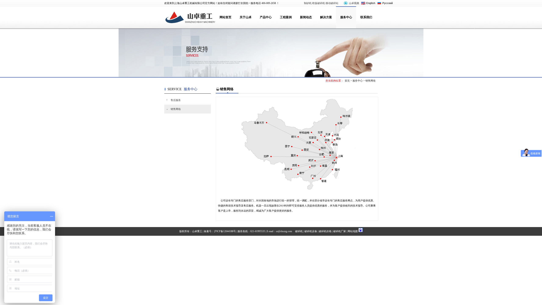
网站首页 (225, 17)
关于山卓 (246, 17)
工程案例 (286, 17)
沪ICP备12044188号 (225, 231)
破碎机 (299, 231)
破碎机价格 (325, 231)
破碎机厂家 (339, 231)
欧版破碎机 (318, 3)
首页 (347, 80)
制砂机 (308, 3)
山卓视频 (354, 3)
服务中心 (346, 17)
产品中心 (266, 17)
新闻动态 (306, 17)
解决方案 (326, 17)
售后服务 (176, 100)
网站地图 (353, 231)
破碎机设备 (310, 231)
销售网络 (370, 80)
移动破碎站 (332, 3)
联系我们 (366, 17)
